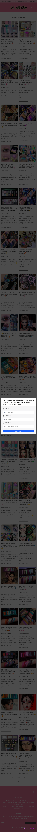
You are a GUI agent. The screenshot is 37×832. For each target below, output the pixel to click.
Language (8, 416)
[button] (29, 828)
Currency (8, 422)
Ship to (7, 409)
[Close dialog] (35, 399)
